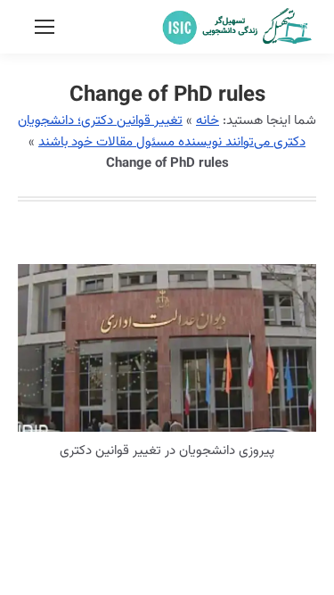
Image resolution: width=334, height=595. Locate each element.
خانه (207, 121)
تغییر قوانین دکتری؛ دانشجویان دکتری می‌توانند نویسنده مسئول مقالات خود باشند (161, 132)
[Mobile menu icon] (44, 27)
